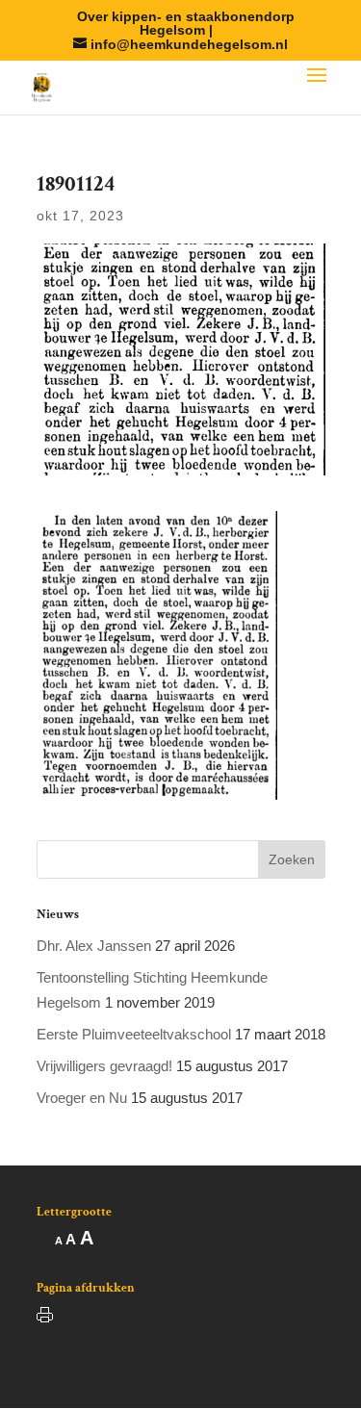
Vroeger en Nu (82, 1097)
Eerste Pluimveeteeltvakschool (134, 1034)
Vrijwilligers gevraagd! (104, 1066)
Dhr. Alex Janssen (94, 945)
